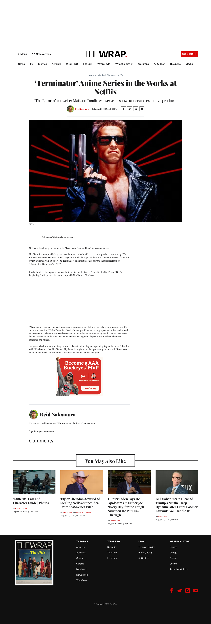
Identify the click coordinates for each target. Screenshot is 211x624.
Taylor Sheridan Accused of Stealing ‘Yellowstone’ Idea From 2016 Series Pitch (80, 503)
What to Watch (124, 63)
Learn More (113, 558)
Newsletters (43, 54)
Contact (80, 558)
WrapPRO (72, 63)
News (21, 63)
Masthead (81, 569)
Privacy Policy (145, 552)
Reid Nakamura (82, 109)
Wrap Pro (113, 541)
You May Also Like (105, 461)
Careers (80, 563)
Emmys (173, 558)
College (173, 552)
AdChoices (143, 558)
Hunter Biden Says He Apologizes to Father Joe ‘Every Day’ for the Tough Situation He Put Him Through (126, 507)
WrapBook (81, 580)
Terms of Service (146, 547)
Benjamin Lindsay (83, 512)
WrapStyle (103, 63)
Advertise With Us (179, 569)
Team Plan (112, 552)
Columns (143, 63)
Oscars (173, 563)
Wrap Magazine (180, 541)
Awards (56, 63)
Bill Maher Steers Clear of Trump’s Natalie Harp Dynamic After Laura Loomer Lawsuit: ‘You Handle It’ (177, 505)
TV (31, 63)
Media (189, 63)
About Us (80, 547)
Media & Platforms (107, 75)
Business (175, 63)
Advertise (81, 552)
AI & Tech (159, 63)
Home (91, 75)
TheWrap (82, 541)
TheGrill (87, 63)
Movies (42, 63)
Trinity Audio (57, 237)
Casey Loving (21, 508)
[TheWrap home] (105, 54)
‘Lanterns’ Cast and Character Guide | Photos (31, 501)
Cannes (173, 547)
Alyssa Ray (67, 512)
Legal (142, 541)
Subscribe (189, 54)
